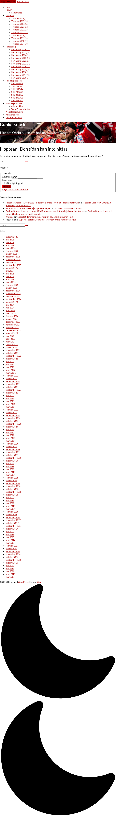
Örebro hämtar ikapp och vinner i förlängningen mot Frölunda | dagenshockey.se (45, 211)
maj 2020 (10, 435)
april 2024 (10, 310)
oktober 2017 (12, 523)
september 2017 (13, 525)
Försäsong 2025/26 (20, 52)
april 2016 (10, 574)
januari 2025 (11, 287)
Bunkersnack (23, 1)
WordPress (23, 582)
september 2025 (13, 265)
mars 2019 (11, 474)
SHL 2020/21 (17, 97)
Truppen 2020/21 (19, 35)
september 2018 (13, 491)
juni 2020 (10, 432)
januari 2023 (11, 347)
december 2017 (13, 517)
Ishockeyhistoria (14, 103)
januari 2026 (11, 253)
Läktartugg (16, 12)
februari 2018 (12, 511)
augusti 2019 (12, 460)
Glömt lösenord (20, 189)
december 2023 (13, 321)
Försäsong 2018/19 (20, 72)
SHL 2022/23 (17, 92)
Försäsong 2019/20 (20, 69)
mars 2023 (11, 341)
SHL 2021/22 (17, 94)
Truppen (10, 15)
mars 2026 (11, 248)
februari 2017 (12, 545)
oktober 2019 (12, 455)
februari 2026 (12, 251)
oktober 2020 (12, 421)
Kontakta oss (12, 114)
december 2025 (13, 256)
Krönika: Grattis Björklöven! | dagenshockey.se (28, 208)
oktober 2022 (12, 353)
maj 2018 (10, 503)
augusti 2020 (12, 426)
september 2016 (13, 559)
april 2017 (10, 540)
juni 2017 (10, 534)
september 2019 (13, 457)
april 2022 (10, 370)
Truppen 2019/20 (19, 38)
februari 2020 (12, 443)
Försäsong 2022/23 (20, 60)
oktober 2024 (12, 296)
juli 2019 (10, 463)
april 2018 (10, 506)
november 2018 (13, 486)
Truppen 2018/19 (19, 41)
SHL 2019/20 (17, 100)
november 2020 (13, 418)
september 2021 (13, 389)
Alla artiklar (17, 106)
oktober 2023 (12, 327)
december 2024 (13, 290)
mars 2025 (11, 282)
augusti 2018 (12, 494)
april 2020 (10, 438)
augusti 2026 (12, 236)
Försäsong (11, 46)
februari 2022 (12, 375)
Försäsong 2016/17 (20, 77)
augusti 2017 (12, 528)
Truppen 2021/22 (19, 32)
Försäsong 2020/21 (20, 66)
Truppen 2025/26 (19, 21)
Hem (8, 7)
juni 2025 (10, 273)
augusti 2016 (12, 562)
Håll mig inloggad (14, 183)
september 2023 (13, 330)
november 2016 (13, 554)
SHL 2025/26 (17, 83)
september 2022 (13, 355)
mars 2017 (11, 542)
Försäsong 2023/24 (20, 58)
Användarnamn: (10, 176)
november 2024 (13, 293)
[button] (58, 700)
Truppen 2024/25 (19, 24)
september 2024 (13, 299)
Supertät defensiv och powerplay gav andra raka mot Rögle (46, 216)
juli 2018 (10, 497)
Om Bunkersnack (14, 117)
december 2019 (13, 449)
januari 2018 (11, 514)
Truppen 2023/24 (19, 26)
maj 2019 (10, 469)
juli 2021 (10, 395)
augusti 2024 (12, 302)
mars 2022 (11, 372)
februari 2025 (12, 285)
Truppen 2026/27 (19, 18)
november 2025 (13, 259)
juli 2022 (10, 361)
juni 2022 (10, 364)
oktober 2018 (12, 489)
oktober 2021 (12, 387)
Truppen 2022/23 (19, 29)
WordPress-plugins (20, 109)
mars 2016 (11, 576)
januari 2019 (11, 480)
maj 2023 (10, 336)
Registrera (7, 189)
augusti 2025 (12, 268)
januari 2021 (11, 412)
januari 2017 (11, 548)
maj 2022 (10, 367)
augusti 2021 (12, 392)
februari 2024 (12, 316)
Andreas (9, 216)
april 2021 (10, 404)
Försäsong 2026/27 (20, 49)
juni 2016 (10, 568)
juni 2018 (10, 500)
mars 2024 (11, 313)
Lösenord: (7, 180)
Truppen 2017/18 (19, 43)
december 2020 (13, 415)
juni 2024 (10, 304)
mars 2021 (11, 406)
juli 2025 (10, 270)
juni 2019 (10, 466)
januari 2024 (11, 319)
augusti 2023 (12, 333)
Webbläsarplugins (14, 111)
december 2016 (13, 551)
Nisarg (39, 582)
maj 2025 (10, 276)
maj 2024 (10, 307)
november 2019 (13, 452)
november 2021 (13, 384)
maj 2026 (10, 242)
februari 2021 (12, 409)
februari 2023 (12, 344)
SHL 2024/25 (17, 86)
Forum (9, 9)
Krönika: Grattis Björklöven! (67, 208)
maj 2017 (10, 537)
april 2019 (10, 472)
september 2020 (13, 423)
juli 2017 (10, 531)
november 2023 (13, 324)
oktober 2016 (12, 557)
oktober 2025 (12, 262)
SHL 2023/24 (17, 89)
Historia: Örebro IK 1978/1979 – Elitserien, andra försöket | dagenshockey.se (42, 202)
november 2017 (13, 520)
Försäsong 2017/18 (20, 75)
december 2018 (13, 483)
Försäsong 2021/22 (20, 63)
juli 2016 (10, 565)
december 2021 (13, 381)
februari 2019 (12, 477)
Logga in (6, 186)
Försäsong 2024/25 (20, 55)
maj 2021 (10, 401)
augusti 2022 (12, 358)
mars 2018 (11, 508)
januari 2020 (11, 446)
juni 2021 (10, 398)
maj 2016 (10, 571)
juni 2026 (10, 239)
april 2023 (10, 338)
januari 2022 (11, 378)
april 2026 (10, 245)
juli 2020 (10, 429)
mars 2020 (11, 440)
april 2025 (10, 279)
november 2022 (13, 350)
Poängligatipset (14, 80)
